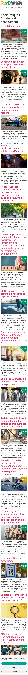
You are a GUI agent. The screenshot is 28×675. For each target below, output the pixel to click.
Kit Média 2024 (6, 10)
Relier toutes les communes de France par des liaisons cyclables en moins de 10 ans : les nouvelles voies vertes (13, 193)
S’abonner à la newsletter (19, 10)
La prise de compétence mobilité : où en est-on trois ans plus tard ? (14, 597)
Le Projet (17, 7)
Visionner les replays (7, 7)
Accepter (14, 663)
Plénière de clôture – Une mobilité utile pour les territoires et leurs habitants (13, 638)
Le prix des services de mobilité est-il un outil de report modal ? (13, 381)
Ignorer (14, 667)
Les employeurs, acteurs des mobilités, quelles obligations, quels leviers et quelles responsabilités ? (13, 517)
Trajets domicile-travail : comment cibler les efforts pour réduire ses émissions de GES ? (14, 422)
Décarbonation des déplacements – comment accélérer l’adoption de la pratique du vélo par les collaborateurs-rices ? (14, 467)
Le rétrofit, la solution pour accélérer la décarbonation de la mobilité (12, 108)
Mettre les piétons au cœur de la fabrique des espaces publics (14, 294)
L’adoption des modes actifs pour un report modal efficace (12, 64)
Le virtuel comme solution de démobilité (13, 150)
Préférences (14, 671)
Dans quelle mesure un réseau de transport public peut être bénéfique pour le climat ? (14, 338)
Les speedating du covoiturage (11, 559)
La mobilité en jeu (10, 26)
